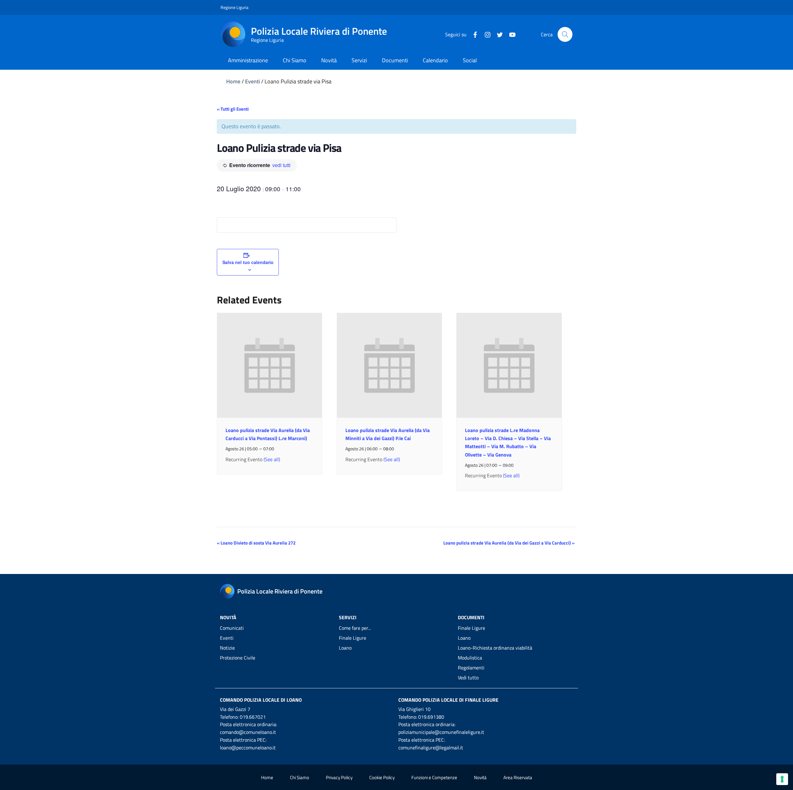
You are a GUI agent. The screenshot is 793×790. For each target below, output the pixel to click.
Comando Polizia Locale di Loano (261, 700)
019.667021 (253, 717)
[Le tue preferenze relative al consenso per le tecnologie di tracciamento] (782, 779)
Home (233, 81)
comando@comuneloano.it (248, 732)
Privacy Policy (339, 777)
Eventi (252, 81)
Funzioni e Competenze (434, 777)
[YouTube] (510, 34)
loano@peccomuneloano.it (248, 747)
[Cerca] (565, 34)
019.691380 (431, 717)
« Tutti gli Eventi (233, 109)
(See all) (272, 459)
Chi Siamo (299, 777)
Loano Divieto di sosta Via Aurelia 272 (256, 542)
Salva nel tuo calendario (248, 262)
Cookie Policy (382, 777)
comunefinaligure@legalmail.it (430, 747)
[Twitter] (497, 34)
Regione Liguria (234, 7)
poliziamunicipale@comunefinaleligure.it (441, 732)
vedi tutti (281, 165)
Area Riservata (517, 777)
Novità (480, 777)
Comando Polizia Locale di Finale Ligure (448, 700)
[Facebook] (473, 34)
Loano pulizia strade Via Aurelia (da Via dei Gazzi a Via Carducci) (509, 542)
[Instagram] (485, 34)
